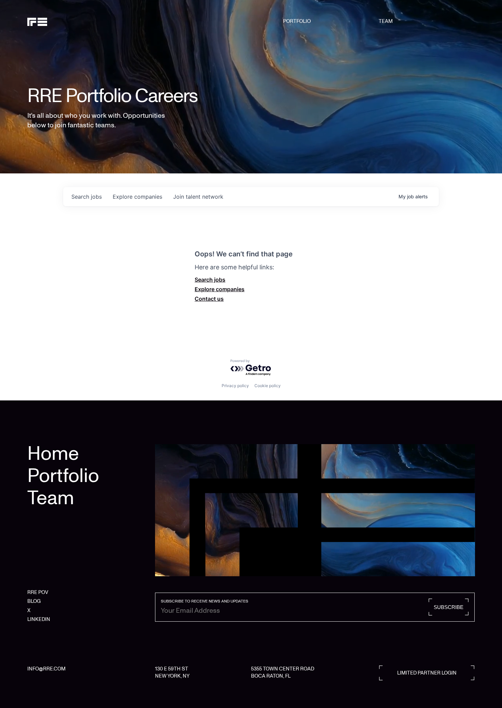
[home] (59, 21)
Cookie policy (267, 385)
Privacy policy (235, 385)
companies (137, 196)
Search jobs (210, 279)
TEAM (386, 21)
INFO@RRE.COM (46, 669)
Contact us (209, 298)
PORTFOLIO (297, 21)
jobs (86, 196)
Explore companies (220, 289)
